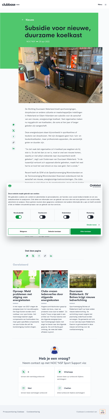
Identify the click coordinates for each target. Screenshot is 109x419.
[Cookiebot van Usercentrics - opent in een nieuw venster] (91, 186)
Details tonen (92, 225)
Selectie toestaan (54, 231)
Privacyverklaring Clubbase (13, 412)
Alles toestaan (85, 231)
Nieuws (30, 19)
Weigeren (23, 231)
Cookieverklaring (33, 412)
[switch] (42, 217)
